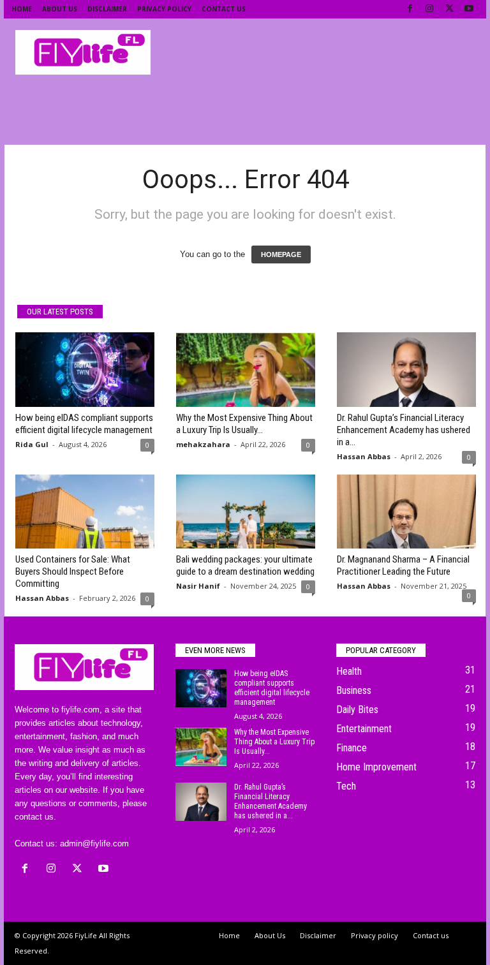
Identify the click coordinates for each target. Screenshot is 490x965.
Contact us (224, 8)
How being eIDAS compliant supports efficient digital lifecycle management (84, 424)
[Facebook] (409, 9)
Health (349, 671)
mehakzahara (203, 444)
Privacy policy (164, 8)
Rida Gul (31, 444)
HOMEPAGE (281, 254)
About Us (59, 8)
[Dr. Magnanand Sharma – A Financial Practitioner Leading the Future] (406, 512)
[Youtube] (469, 9)
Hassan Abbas (363, 456)
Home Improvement (376, 767)
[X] (449, 9)
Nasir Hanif (198, 586)
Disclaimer (107, 8)
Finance (351, 748)
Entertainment (364, 729)
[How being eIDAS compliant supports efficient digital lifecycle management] (84, 369)
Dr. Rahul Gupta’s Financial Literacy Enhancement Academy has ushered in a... (403, 430)
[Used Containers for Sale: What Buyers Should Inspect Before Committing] (84, 512)
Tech (346, 786)
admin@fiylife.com (94, 843)
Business (353, 690)
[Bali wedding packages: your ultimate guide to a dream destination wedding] (245, 512)
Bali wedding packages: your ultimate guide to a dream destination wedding (245, 565)
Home (21, 8)
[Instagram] (429, 9)
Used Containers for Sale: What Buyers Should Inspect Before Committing (72, 571)
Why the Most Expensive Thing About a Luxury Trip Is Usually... (244, 424)
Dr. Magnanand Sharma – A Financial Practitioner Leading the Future (403, 565)
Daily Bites (357, 709)
